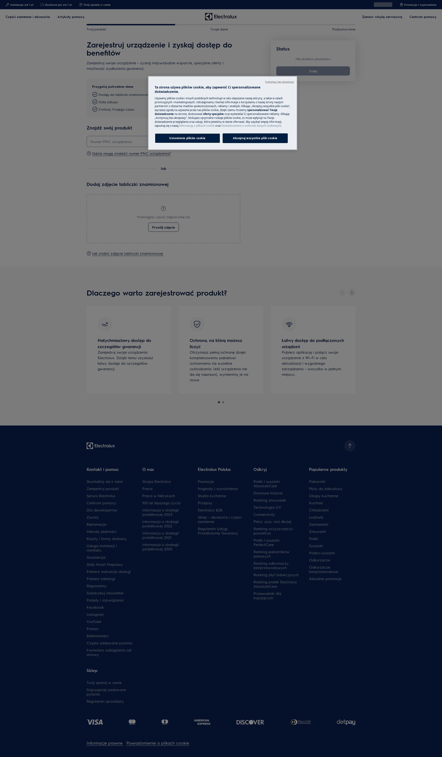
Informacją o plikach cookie (197, 125)
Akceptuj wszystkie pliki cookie (255, 138)
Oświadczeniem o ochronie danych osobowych (251, 125)
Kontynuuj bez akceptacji (279, 81)
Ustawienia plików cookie (187, 138)
